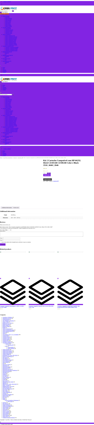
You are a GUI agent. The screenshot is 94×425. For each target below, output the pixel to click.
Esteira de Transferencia (7, 356)
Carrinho (4, 70)
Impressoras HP (6, 368)
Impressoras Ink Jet (6, 58)
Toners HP (7, 17)
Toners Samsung (8, 18)
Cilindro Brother (6, 349)
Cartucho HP (5, 335)
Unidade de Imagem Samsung (9, 417)
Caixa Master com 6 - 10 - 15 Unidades (10, 334)
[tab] (7, 208)
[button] (6, 424)
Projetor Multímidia (6, 392)
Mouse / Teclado (6, 385)
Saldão (4, 399)
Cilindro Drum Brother (7, 350)
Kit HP (4, 379)
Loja (3, 68)
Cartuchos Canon (8, 32)
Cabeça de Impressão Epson (8, 330)
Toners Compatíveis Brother (10, 39)
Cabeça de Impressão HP (8, 331)
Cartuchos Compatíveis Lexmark (11, 47)
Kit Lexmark (5, 380)
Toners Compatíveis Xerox (10, 42)
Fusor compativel (6, 361)
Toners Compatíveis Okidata (11, 43)
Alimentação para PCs (7, 318)
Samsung (7, 52)
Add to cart (47, 175)
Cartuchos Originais (7, 27)
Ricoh (4, 398)
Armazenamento (6, 319)
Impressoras (5, 365)
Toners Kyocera (8, 19)
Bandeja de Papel (6, 324)
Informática (5, 372)
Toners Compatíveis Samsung (11, 36)
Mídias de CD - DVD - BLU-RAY (10, 384)
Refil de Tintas (5, 395)
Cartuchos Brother (9, 31)
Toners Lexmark (8, 26)
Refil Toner (5, 396)
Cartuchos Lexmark (9, 29)
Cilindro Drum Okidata (7, 351)
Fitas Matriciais (6, 358)
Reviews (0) (16, 207)
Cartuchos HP (8, 28)
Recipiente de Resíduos (7, 394)
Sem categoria (5, 403)
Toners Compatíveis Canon (10, 40)
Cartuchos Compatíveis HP (8, 46)
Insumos (4, 373)
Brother (4, 327)
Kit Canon (5, 376)
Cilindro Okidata (6, 354)
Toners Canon (8, 21)
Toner (6, 346)
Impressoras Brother (7, 366)
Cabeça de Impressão (7, 328)
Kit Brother (5, 374)
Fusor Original (5, 362)
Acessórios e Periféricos (7, 317)
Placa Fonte (10, 401)
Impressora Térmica (7, 364)
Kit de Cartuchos (6, 377)
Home (4, 67)
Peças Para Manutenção (7, 388)
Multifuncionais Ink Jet (7, 51)
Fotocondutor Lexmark (7, 360)
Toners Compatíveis (7, 34)
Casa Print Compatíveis (7, 157)
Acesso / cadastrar (7, 1)
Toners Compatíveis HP (10, 35)
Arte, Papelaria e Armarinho (8, 320)
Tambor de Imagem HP (7, 406)
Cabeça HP (5, 332)
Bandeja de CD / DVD (7, 323)
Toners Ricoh (8, 23)
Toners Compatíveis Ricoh (10, 41)
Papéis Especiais (6, 387)
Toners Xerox (8, 24)
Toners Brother (8, 20)
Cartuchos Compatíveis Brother (11, 48)
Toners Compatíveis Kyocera (11, 37)
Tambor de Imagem (6, 404)
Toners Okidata (8, 25)
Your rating (2, 229)
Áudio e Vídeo (6, 321)
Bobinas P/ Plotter (6, 326)
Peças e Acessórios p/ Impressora (11, 400)
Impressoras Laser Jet (7, 61)
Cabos (4, 333)
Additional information (7, 207)
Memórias (5, 383)
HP (5, 54)
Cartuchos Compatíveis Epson (11, 50)
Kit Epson (5, 378)
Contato (4, 72)
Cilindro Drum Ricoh (7, 353)
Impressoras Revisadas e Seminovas (10, 370)
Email (1, 240)
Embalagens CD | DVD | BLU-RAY (10, 355)
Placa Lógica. (5, 391)
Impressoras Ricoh (6, 371)
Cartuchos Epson (8, 33)
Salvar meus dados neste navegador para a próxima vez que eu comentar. (16, 242)
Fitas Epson (5, 357)
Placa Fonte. (5, 389)
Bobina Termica (6, 325)
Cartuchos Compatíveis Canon (11, 49)
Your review (3, 231)
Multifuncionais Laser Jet (8, 55)
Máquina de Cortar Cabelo (8, 381)
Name (1, 238)
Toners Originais (6, 16)
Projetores (5, 393)
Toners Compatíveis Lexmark (11, 44)
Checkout (4, 71)
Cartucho (15, 157)
